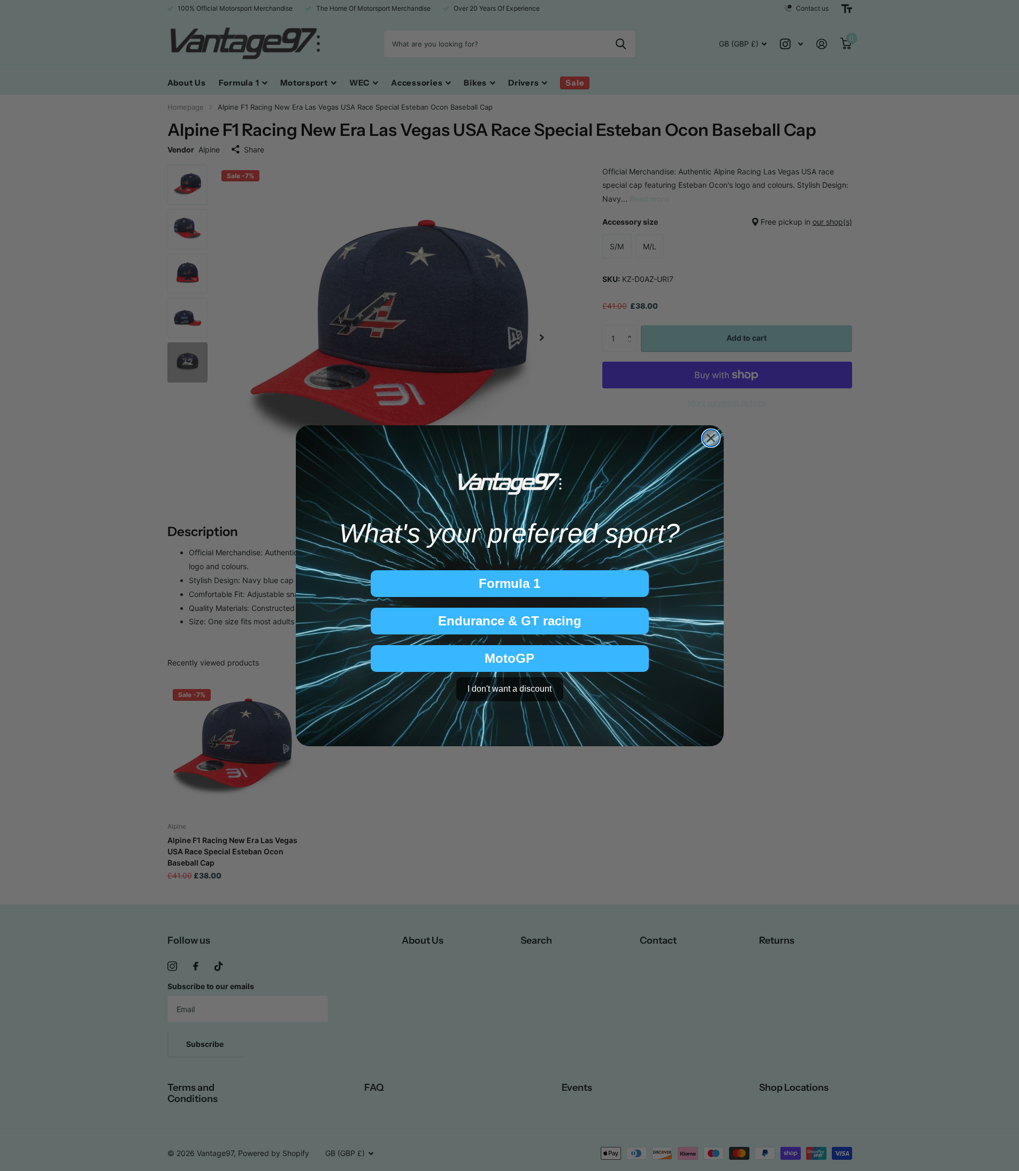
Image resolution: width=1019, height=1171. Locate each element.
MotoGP (509, 658)
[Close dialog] (710, 438)
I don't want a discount (509, 688)
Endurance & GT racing (509, 621)
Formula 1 (509, 583)
